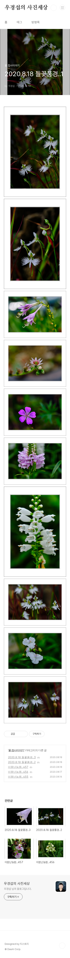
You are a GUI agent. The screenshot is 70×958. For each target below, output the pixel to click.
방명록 (36, 22)
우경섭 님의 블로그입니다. (18, 888)
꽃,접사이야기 (16, 750)
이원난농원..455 (18, 776)
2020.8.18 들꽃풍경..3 (22, 757)
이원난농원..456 (18, 771)
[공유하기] (18, 734)
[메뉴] (62, 7)
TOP (62, 945)
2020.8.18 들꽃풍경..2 (22, 762)
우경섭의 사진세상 (26, 7)
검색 (54, 8)
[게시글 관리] (23, 734)
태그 (19, 22)
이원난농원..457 (18, 767)
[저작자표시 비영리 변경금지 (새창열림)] (50, 734)
